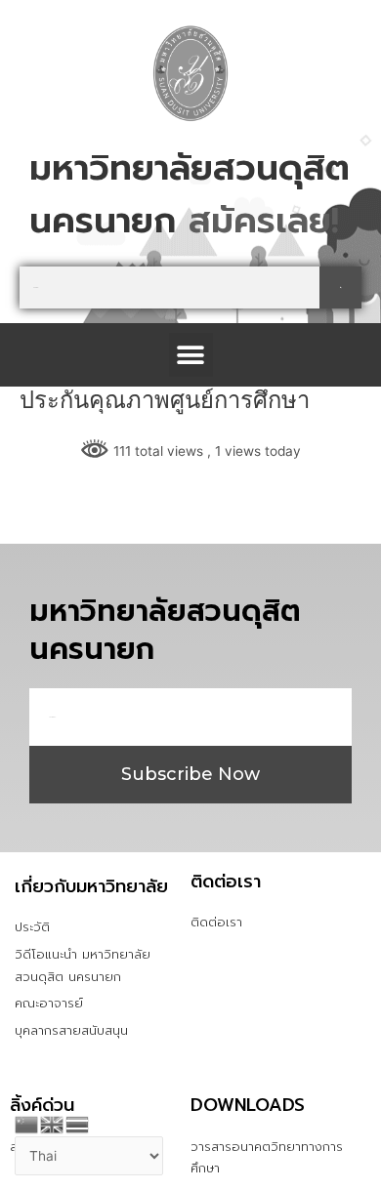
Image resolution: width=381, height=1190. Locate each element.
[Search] (340, 287)
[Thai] (78, 1122)
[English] (52, 1122)
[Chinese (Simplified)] (27, 1122)
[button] (191, 355)
